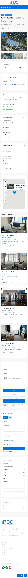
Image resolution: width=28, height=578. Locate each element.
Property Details (7, 117)
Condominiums (8, 11)
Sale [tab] (10, 417)
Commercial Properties (8, 466)
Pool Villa (5, 484)
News (5, 550)
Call (15, 394)
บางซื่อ (15, 26)
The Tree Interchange (8, 308)
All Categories (7, 425)
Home (2, 11)
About (5, 552)
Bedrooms (6, 433)
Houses (4, 475)
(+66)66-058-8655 (7, 560)
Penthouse (5, 481)
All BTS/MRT (7, 436)
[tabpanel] (14, 436)
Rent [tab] (5, 417)
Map (4, 177)
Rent (3, 15)
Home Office (5, 472)
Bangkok (12, 104)
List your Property (8, 548)
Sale (4, 508)
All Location (6, 429)
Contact (5, 554)
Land (4, 478)
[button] (17, 195)
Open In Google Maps (8, 109)
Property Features (7, 145)
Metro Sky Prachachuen (21, 185)
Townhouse (5, 493)
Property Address (7, 95)
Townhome (5, 490)
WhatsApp (14, 398)
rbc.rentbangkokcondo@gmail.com (12, 563)
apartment (5, 463)
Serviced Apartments (7, 487)
